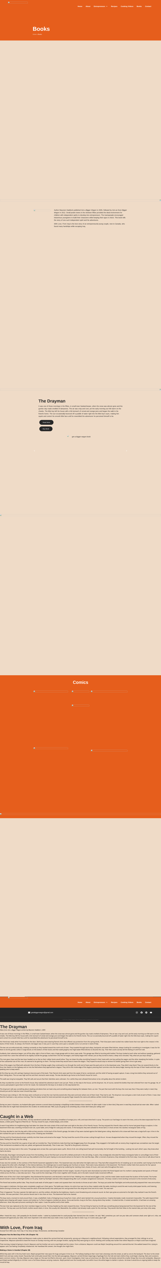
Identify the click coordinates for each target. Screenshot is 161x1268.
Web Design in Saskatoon (86, 1019)
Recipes (114, 6)
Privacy (77, 1019)
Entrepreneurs (99, 6)
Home (80, 6)
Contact (148, 6)
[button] (34, 451)
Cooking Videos (127, 6)
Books (139, 6)
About (88, 6)
